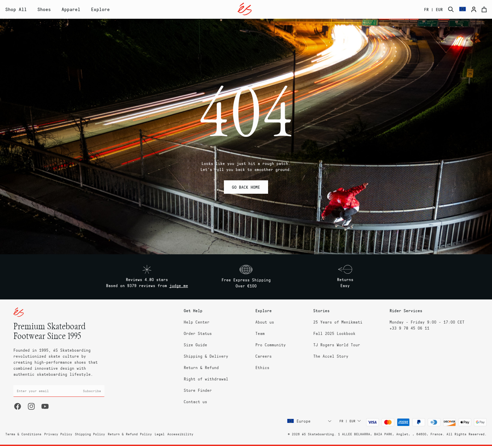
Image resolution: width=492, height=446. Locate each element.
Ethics (262, 367)
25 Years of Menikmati (337, 322)
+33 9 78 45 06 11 (409, 328)
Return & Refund (201, 367)
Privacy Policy (58, 434)
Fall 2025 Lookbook (334, 333)
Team (260, 333)
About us (264, 322)
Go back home (246, 187)
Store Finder (198, 390)
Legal (160, 434)
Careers (263, 356)
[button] (44, 9)
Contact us (195, 401)
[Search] (451, 9)
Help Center (197, 322)
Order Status (198, 333)
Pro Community (270, 344)
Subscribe (92, 390)
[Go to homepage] (244, 9)
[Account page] (473, 9)
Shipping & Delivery (206, 356)
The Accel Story (330, 356)
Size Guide (195, 344)
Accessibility (180, 434)
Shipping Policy (90, 434)
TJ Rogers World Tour (336, 344)
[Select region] (462, 9)
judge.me (178, 285)
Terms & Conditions (23, 434)
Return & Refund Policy (130, 434)
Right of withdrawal (206, 378)
